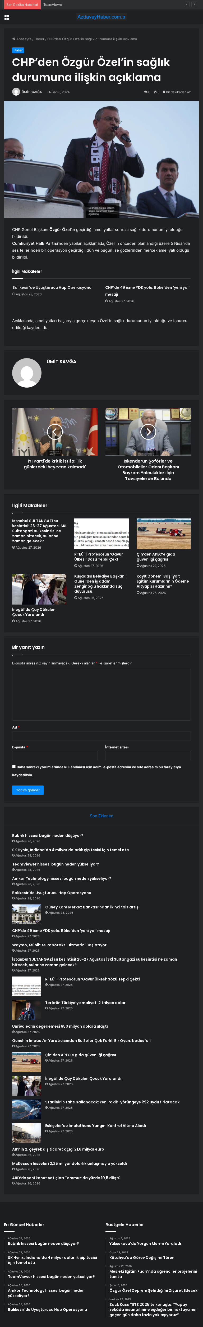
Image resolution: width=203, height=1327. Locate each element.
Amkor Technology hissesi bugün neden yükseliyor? (61, 878)
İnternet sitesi (117, 747)
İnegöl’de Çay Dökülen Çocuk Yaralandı (34, 612)
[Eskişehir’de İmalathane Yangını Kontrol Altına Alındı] (26, 1133)
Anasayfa (23, 39)
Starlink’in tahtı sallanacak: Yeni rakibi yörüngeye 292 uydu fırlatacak (112, 1102)
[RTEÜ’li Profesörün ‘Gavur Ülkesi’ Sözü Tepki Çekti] (101, 533)
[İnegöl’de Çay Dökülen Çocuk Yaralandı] (39, 589)
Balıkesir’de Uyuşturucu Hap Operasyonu (51, 287)
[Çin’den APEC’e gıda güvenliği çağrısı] (164, 533)
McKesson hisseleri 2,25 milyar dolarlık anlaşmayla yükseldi (69, 1163)
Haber (39, 39)
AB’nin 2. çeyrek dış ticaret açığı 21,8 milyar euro (58, 1149)
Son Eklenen (101, 815)
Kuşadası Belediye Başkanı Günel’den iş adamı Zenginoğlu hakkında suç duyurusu (100, 584)
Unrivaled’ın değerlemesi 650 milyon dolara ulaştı (60, 1026)
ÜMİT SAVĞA (32, 92)
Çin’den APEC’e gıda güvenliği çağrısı (156, 557)
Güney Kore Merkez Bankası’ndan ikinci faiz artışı (92, 907)
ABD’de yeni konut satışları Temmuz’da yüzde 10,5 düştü (66, 1177)
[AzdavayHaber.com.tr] (101, 16)
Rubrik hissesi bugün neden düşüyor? (47, 835)
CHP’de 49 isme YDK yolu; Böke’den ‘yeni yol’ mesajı (61, 930)
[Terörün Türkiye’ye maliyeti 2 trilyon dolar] (26, 1010)
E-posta (20, 747)
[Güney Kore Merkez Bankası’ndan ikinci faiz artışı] (26, 914)
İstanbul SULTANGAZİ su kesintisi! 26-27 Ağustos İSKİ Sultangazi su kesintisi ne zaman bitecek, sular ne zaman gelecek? (39, 531)
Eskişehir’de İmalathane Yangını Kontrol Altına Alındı (95, 1125)
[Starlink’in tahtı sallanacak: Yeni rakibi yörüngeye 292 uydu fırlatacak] (26, 1109)
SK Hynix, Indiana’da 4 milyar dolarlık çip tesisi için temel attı (70, 850)
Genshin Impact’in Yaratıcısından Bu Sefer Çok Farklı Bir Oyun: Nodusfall (81, 1040)
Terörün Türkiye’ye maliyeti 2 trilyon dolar (85, 1002)
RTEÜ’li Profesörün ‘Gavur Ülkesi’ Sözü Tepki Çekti (98, 557)
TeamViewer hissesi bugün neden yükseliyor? (81, 4)
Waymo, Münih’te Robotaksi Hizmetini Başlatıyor (59, 945)
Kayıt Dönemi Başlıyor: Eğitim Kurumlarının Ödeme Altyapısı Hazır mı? (163, 581)
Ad (16, 727)
